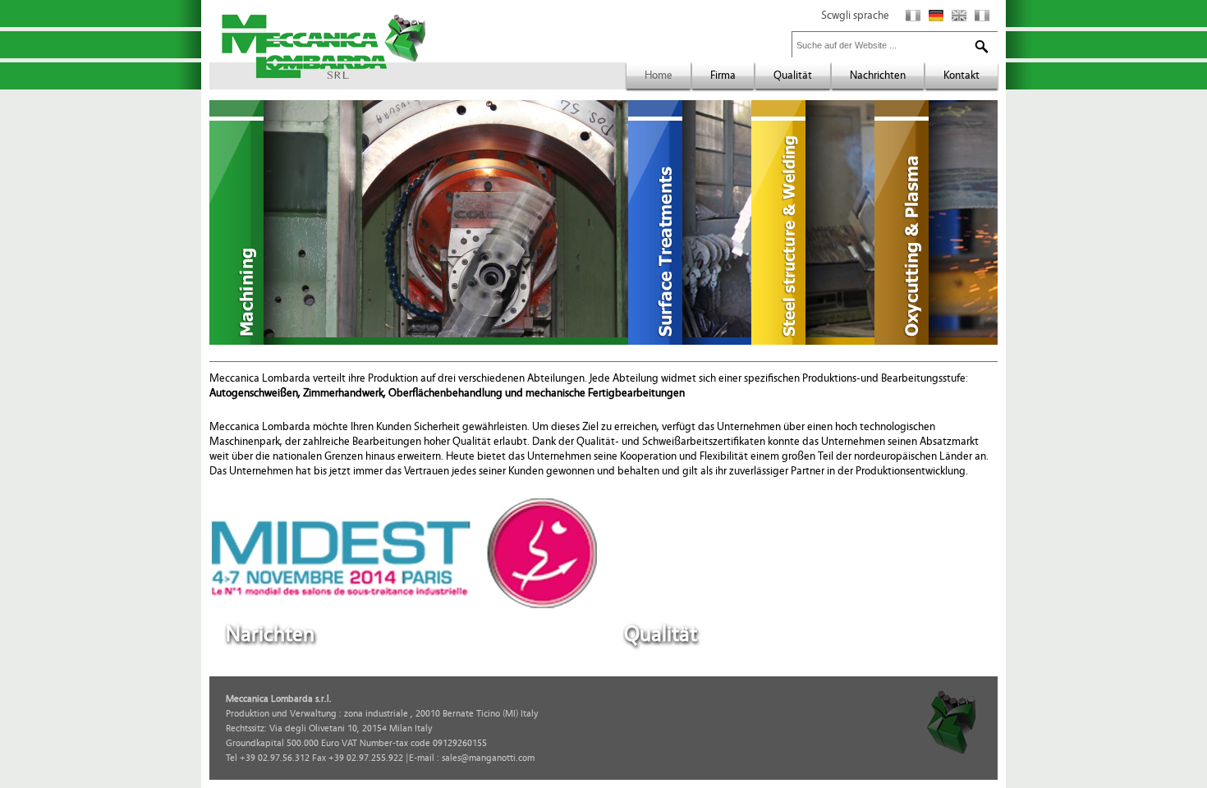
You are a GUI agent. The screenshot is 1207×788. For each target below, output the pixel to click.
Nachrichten (878, 75)
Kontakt (961, 75)
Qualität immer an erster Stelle (895, 637)
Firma (723, 75)
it (913, 15)
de (936, 15)
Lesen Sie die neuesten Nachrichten (486, 637)
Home (658, 75)
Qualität (792, 75)
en (959, 15)
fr (982, 15)
